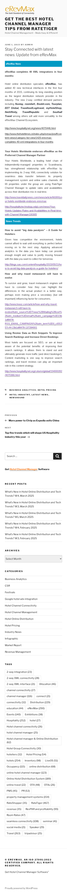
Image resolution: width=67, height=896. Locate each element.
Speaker (37, 827)
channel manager (19, 696)
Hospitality (16, 720)
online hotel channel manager (27, 772)
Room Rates (16, 815)
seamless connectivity (23, 821)
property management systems (28, 797)
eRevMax (36, 708)
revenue (14, 809)
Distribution (40, 702)
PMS (12, 790)
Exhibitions (34, 714)
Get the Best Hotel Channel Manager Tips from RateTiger (31, 24)
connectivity (16, 702)
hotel (35, 720)
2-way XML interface (21, 684)
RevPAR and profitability (42, 809)
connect (43, 696)
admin (29, 45)
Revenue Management (18, 651)
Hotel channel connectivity (24, 726)
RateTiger (40, 803)
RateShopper (17, 803)
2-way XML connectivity (23, 678)
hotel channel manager (22, 732)
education (15, 708)
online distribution (42, 766)
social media (16, 827)
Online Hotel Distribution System (29, 778)
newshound (17, 397)
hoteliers (14, 754)
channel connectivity (21, 690)
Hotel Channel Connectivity (21, 605)
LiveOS (51, 760)
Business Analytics (22, 390)
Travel (13, 833)
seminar (50, 821)
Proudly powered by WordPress (21, 888)
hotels (13, 760)
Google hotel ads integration (21, 599)
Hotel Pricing (47, 390)
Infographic (11, 638)
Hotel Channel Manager (24, 469)
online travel (16, 784)
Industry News (13, 632)
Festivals (10, 592)
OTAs (49, 784)
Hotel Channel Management (21, 612)
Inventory (33, 760)
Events (14, 714)
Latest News (40, 395)
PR (25, 790)
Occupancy (16, 766)
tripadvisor (33, 833)
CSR (7, 585)
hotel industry (19, 395)
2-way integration (19, 672)
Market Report (13, 645)
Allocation (47, 684)
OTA (35, 784)
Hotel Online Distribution (19, 618)
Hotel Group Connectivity (24, 748)
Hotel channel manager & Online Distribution (32, 740)
